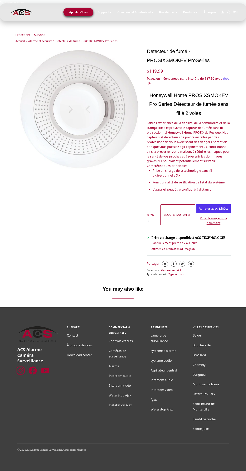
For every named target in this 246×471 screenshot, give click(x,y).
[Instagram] (20, 370)
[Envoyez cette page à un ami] (190, 264)
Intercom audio (120, 376)
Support (105, 12)
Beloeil (197, 335)
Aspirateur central (164, 370)
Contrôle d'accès (121, 341)
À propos (210, 12)
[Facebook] (33, 370)
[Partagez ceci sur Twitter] (164, 264)
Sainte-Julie (201, 429)
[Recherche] (228, 12)
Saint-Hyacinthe (204, 419)
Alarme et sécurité (40, 41)
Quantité (153, 215)
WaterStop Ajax (120, 395)
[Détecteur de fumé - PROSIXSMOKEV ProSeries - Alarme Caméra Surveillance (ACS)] (79, 110)
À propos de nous (80, 345)
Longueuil (200, 374)
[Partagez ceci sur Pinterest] (182, 264)
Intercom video (162, 390)
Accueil (20, 41)
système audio (161, 360)
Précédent (22, 35)
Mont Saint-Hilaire (206, 384)
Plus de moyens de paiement (213, 220)
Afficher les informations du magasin (173, 249)
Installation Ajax (120, 405)
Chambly (199, 365)
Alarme (114, 366)
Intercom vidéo (120, 385)
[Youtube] (45, 370)
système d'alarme (163, 351)
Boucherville (202, 345)
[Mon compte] (222, 12)
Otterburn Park (204, 394)
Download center (79, 355)
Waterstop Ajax (162, 409)
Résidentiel (168, 12)
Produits (190, 12)
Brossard (199, 355)
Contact (72, 335)
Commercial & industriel (135, 12)
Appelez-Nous (78, 12)
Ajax (154, 399)
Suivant (39, 35)
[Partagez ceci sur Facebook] (173, 264)
